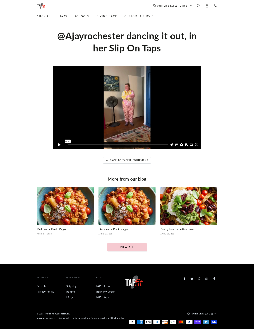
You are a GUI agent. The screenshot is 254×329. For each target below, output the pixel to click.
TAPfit (48, 314)
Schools (41, 286)
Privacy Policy (45, 291)
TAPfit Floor (103, 286)
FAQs (69, 297)
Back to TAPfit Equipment (129, 160)
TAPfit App (102, 297)
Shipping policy (117, 318)
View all (127, 247)
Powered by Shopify (46, 318)
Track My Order (105, 291)
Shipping (71, 286)
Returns (71, 291)
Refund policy (65, 318)
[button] (198, 6)
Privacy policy (81, 318)
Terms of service (99, 318)
